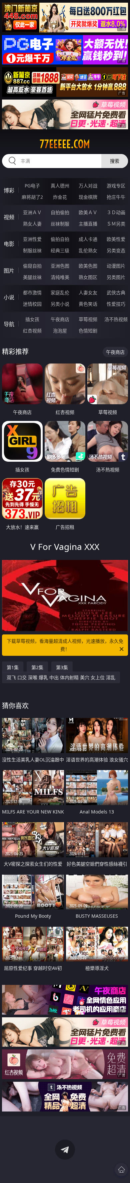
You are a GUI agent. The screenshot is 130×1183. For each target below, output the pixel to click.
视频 (9, 217)
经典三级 (60, 250)
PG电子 (32, 185)
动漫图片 (116, 266)
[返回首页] (121, 1169)
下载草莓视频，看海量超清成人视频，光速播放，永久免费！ (65, 645)
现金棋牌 (88, 197)
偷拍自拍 (60, 239)
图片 (9, 270)
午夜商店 (60, 319)
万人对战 (88, 185)
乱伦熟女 (88, 250)
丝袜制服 (60, 223)
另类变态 (116, 250)
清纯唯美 (60, 277)
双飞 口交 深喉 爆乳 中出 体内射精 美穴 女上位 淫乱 (61, 677)
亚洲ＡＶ (32, 212)
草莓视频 (88, 319)
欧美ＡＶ (88, 212)
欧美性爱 (116, 239)
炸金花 (60, 197)
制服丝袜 (32, 250)
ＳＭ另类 (116, 223)
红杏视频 (32, 330)
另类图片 (116, 277)
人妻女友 (88, 292)
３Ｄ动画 (116, 212)
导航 (9, 324)
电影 (9, 244)
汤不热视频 (116, 319)
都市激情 (32, 292)
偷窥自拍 (32, 266)
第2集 (37, 667)
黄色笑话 (88, 304)
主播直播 (88, 223)
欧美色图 (88, 266)
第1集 (13, 667)
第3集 (62, 667)
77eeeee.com (65, 144)
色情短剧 (88, 330)
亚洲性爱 (32, 239)
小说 (9, 297)
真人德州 (60, 185)
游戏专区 (116, 185)
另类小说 (60, 304)
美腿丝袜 (32, 277)
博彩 (9, 190)
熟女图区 (88, 277)
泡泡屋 (60, 330)
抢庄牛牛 (116, 197)
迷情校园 (32, 304)
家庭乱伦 (60, 292)
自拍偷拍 (60, 212)
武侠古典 (116, 292)
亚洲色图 (60, 266)
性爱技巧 (116, 304)
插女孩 (32, 319)
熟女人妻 (32, 223)
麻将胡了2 (32, 197)
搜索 (114, 161)
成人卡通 (88, 239)
